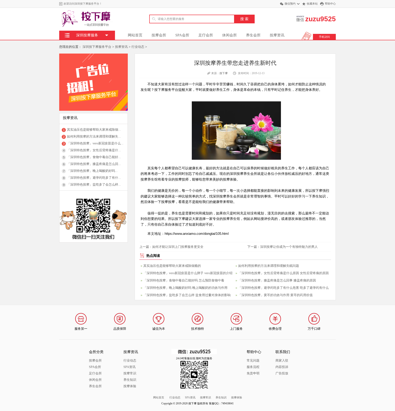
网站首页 (135, 35)
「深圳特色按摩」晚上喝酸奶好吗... (92, 171)
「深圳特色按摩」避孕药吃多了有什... (94, 177)
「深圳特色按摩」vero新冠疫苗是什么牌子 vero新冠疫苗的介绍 (187, 273)
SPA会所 (182, 35)
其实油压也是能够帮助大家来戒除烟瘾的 (172, 266)
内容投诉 (281, 367)
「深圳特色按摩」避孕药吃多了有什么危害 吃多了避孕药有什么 (283, 287)
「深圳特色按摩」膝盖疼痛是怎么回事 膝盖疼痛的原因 (277, 280)
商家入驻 (281, 360)
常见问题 (253, 360)
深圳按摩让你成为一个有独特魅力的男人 (289, 247)
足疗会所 (205, 35)
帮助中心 (330, 3)
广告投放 (281, 373)
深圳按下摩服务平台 (97, 47)
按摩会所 (159, 35)
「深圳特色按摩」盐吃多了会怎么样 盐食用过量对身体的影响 (187, 295)
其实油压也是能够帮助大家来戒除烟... (94, 129)
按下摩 (223, 73)
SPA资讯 (129, 367)
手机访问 (324, 36)
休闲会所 (229, 35)
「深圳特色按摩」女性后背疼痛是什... (94, 150)
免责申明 (253, 373)
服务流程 (253, 367)
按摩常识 (129, 373)
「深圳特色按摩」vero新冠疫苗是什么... (95, 143)
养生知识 (129, 379)
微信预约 (290, 3)
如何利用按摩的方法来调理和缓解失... (94, 136)
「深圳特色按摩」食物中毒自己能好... (94, 157)
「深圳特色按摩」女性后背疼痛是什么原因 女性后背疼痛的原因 (283, 273)
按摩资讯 (277, 35)
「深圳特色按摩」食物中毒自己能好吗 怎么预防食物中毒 (183, 280)
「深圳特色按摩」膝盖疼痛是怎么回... (94, 164)
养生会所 (253, 35)
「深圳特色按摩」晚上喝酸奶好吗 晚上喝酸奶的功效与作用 (185, 287)
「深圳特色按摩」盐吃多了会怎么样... (94, 184)
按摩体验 (129, 386)
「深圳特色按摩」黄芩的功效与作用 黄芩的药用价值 (275, 295)
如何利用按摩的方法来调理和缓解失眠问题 (268, 266)
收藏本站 (312, 3)
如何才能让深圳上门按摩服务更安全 (177, 247)
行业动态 (137, 47)
